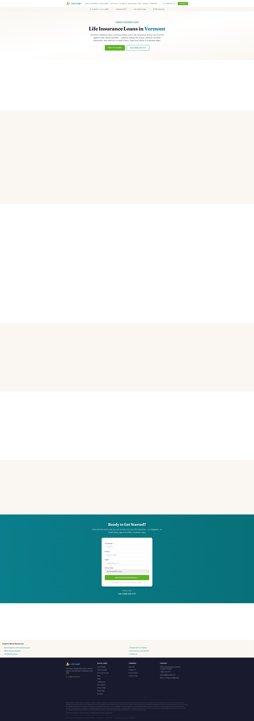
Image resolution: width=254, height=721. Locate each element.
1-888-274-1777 (170, 3)
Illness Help (101, 691)
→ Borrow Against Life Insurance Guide (16, 648)
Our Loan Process (103, 673)
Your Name (109, 543)
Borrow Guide (132, 3)
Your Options (123, 3)
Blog (98, 676)
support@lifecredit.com (167, 675)
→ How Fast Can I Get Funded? (138, 651)
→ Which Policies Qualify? (11, 651)
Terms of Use (133, 676)
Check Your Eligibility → (127, 266)
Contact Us (183, 3)
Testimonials (153, 3)
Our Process (113, 3)
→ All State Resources (10, 654)
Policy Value (109, 568)
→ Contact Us (132, 654)
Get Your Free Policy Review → (127, 578)
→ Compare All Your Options (137, 648)
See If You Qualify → (127, 311)
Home (87, 3)
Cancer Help (101, 688)
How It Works (94, 3)
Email (107, 560)
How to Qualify (104, 3)
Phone (107, 551)
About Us (145, 3)
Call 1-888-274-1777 (138, 48)
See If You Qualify (115, 48)
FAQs (139, 3)
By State (100, 694)
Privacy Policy (133, 673)
